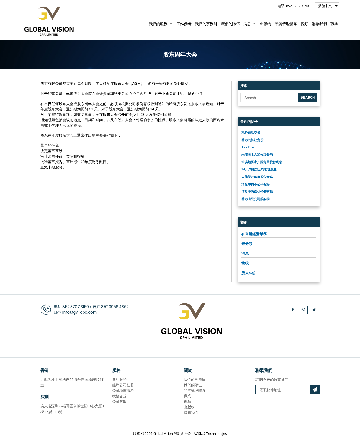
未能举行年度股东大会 (257, 177)
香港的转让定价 (252, 140)
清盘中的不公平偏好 (255, 184)
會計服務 (119, 379)
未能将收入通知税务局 (257, 154)
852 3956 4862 (115, 306)
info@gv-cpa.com (79, 312)
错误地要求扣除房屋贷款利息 (261, 162)
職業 (334, 23)
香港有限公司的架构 (255, 199)
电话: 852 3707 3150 (293, 5)
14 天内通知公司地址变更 (259, 169)
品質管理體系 (286, 23)
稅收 (245, 263)
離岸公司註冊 (123, 384)
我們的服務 (158, 23)
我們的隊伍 (230, 23)
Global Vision (163, 433)
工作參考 (183, 23)
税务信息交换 (250, 132)
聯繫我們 (319, 23)
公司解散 (119, 401)
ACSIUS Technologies (210, 433)
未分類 (246, 243)
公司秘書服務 (123, 390)
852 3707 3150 (75, 306)
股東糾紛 (248, 272)
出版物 (265, 23)
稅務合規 (119, 395)
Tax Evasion (250, 147)
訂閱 (314, 389)
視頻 (304, 23)
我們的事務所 (206, 23)
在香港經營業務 (254, 233)
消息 (247, 23)
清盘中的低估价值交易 (257, 191)
